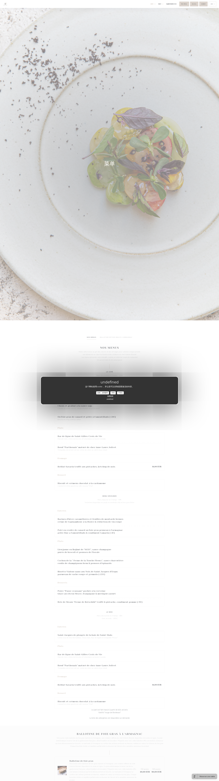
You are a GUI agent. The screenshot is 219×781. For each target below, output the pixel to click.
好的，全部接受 (102, 393)
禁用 (113, 393)
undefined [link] (110, 399)
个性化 (120, 393)
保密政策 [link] (110, 396)
